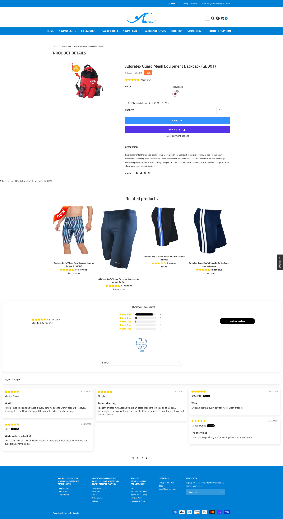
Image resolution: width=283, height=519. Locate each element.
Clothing (95, 500)
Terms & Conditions (139, 494)
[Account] (218, 16)
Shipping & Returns (139, 491)
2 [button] (137, 458)
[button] (125, 314)
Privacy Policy (136, 497)
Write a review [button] (237, 321)
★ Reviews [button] (280, 262)
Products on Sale (138, 500)
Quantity (129, 109)
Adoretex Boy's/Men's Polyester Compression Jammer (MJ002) (118, 280)
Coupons (176, 31)
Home (50, 31)
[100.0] (141, 344)
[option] (87, 92)
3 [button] (142, 458)
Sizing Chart (195, 31)
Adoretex (57, 512)
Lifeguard (88, 31)
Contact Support (220, 31)
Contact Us (62, 491)
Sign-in (94, 494)
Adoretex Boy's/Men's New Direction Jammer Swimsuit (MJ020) (74, 264)
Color (128, 86)
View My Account (99, 488)
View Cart (96, 491)
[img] (12, 391)
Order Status (97, 497)
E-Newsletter (63, 494)
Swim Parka (110, 31)
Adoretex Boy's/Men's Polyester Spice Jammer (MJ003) (164, 258)
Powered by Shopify (70, 512)
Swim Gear (130, 31)
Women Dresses (155, 31)
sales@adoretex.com (215, 3)
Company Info (63, 488)
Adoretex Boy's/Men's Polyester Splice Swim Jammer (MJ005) (209, 264)
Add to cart (178, 120)
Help (133, 488)
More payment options (177, 136)
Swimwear (66, 31)
